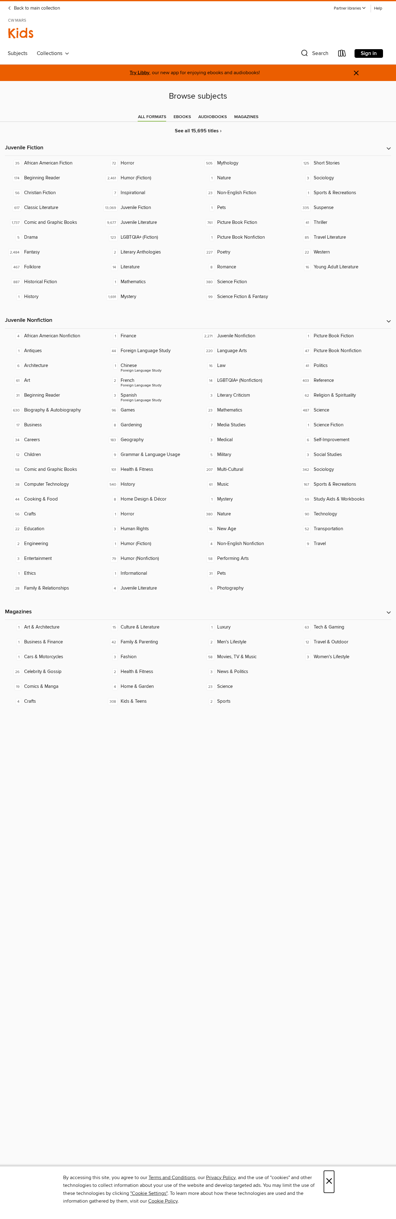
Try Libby (139, 73)
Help (378, 8)
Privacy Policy (220, 1177)
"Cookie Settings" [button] (148, 1193)
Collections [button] (51, 53)
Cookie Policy (163, 1201)
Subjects (18, 53)
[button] (350, 8)
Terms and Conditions (171, 1177)
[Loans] (342, 55)
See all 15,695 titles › (198, 131)
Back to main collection (36, 8)
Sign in (369, 53)
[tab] (152, 117)
